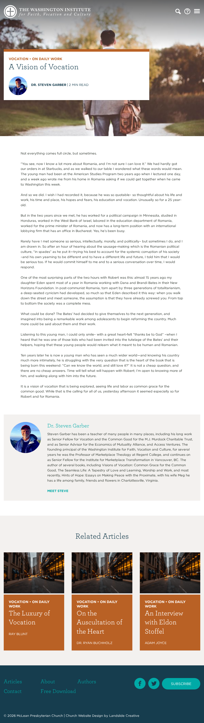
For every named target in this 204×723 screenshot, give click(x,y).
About (48, 681)
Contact (13, 691)
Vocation (18, 59)
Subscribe (181, 683)
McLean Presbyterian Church (40, 716)
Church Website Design (84, 716)
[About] (187, 11)
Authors (86, 681)
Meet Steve (57, 491)
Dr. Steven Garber (48, 85)
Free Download (58, 691)
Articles (13, 681)
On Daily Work (47, 59)
